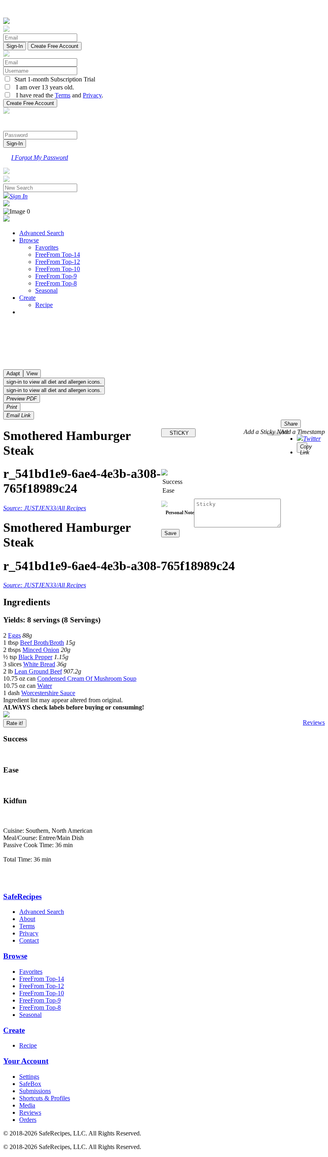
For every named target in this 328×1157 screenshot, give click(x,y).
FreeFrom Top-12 (57, 261)
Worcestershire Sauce (48, 692)
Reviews (314, 722)
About (27, 918)
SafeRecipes (22, 896)
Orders (27, 1119)
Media (27, 1105)
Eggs (14, 635)
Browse (29, 240)
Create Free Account (54, 46)
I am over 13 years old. (42, 87)
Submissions (35, 1091)
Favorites (46, 247)
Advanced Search (41, 233)
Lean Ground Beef (38, 671)
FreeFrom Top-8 (56, 283)
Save (170, 533)
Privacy (92, 95)
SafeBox (30, 1083)
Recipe (44, 304)
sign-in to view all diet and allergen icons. (54, 382)
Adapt (13, 373)
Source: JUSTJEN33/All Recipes (44, 508)
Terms (62, 95)
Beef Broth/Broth (42, 642)
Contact (29, 940)
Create (27, 297)
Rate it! (14, 723)
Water (44, 685)
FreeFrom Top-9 (56, 276)
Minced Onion (40, 649)
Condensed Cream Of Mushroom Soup (86, 678)
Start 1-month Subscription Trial (53, 79)
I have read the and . (57, 95)
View (32, 373)
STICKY (178, 433)
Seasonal (46, 290)
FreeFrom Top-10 (57, 268)
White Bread (39, 664)
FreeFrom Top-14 (57, 254)
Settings (29, 1076)
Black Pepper (35, 657)
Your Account (25, 1061)
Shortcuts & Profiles (44, 1098)
